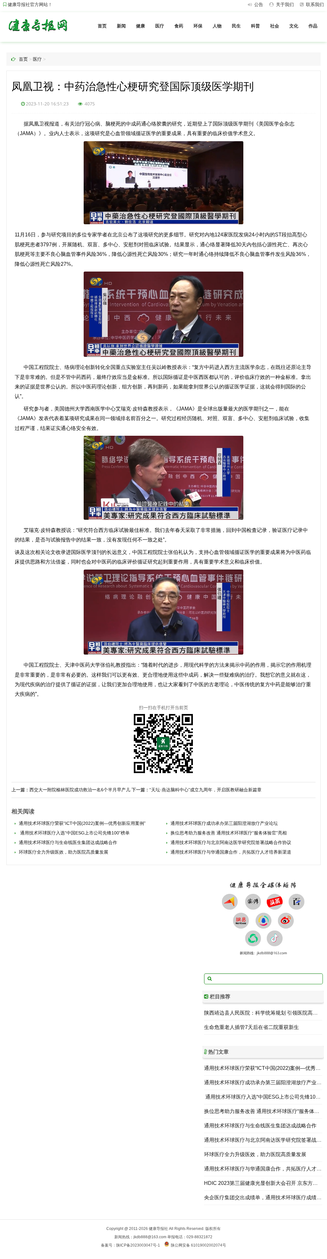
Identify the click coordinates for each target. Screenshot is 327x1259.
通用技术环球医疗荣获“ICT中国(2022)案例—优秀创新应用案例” (82, 823)
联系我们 (314, 4)
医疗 (159, 25)
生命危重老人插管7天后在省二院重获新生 (251, 1027)
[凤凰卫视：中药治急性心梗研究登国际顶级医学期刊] (37, 32)
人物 (217, 25)
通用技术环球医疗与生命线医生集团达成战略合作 (67, 842)
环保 (198, 25)
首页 (102, 25)
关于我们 (284, 4)
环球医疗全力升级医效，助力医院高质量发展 (63, 852)
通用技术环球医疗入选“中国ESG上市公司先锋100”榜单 (74, 832)
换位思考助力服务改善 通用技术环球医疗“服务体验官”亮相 (228, 832)
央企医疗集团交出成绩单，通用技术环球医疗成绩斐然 (265, 1197)
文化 (293, 25)
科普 (255, 25)
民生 (236, 25)
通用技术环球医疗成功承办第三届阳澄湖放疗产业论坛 (223, 823)
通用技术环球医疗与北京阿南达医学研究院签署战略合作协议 (230, 842)
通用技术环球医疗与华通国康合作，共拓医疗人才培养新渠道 (230, 852)
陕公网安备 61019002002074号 (198, 1245)
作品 (312, 25)
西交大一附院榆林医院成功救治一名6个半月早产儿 (79, 789)
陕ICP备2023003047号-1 (138, 1245)
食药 (178, 25)
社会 (274, 25)
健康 (140, 25)
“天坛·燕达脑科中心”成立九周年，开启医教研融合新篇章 (205, 789)
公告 (258, 4)
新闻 (121, 25)
